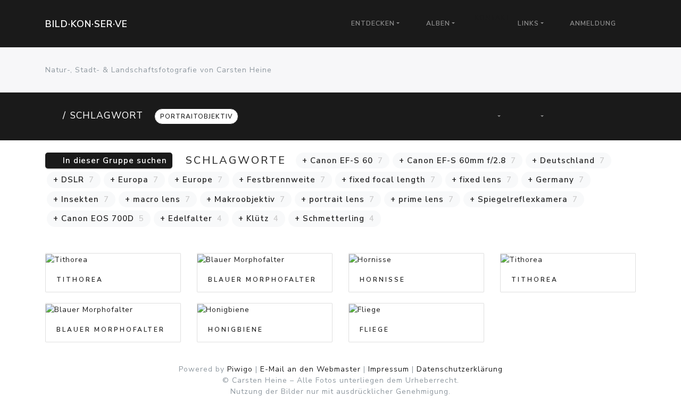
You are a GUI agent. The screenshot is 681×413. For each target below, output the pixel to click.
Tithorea (79, 279)
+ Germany (556, 179)
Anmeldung (593, 23)
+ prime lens (422, 199)
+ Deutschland (568, 160)
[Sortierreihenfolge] (493, 116)
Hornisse (382, 279)
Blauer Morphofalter (262, 279)
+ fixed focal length (389, 179)
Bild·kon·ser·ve (86, 24)
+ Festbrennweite (282, 179)
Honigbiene (235, 329)
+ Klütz (258, 218)
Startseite (52, 115)
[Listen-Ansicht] (612, 116)
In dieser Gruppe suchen (113, 160)
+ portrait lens (338, 199)
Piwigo (240, 369)
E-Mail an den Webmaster (310, 369)
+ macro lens (157, 199)
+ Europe (199, 179)
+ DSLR (73, 179)
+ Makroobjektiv (245, 199)
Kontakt (493, 17)
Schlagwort (106, 115)
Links (528, 23)
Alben (438, 23)
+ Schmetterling (335, 218)
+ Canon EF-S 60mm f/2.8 (457, 160)
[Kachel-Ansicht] (576, 116)
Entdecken (373, 23)
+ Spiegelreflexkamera (524, 199)
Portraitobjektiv (196, 116)
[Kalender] (536, 116)
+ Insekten (81, 199)
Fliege (374, 329)
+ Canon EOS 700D (98, 218)
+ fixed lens (482, 179)
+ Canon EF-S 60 (342, 160)
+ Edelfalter (191, 218)
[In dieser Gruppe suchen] (454, 116)
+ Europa (134, 179)
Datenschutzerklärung (460, 369)
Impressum (388, 369)
